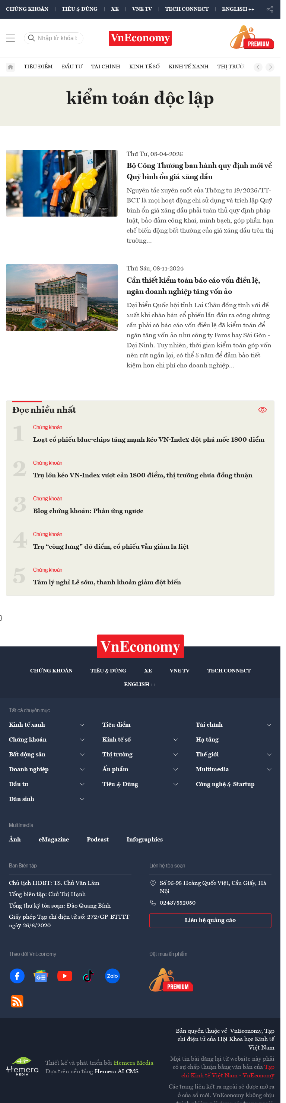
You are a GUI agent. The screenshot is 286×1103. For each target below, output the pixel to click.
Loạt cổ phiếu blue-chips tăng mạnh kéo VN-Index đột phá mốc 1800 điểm (148, 440)
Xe (115, 9)
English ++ (238, 9)
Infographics (145, 840)
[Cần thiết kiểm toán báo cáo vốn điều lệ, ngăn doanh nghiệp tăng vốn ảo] (62, 297)
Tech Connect (187, 9)
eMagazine (54, 840)
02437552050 (178, 903)
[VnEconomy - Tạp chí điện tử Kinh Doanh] (140, 646)
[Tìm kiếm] (31, 38)
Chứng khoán (27, 9)
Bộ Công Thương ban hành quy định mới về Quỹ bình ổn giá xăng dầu (199, 171)
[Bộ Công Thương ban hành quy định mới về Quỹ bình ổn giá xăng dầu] (62, 183)
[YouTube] (65, 976)
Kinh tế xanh (189, 66)
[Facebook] (17, 976)
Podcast (98, 840)
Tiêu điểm (38, 66)
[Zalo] (112, 976)
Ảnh (15, 840)
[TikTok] (88, 976)
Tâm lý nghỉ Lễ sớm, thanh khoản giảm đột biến (107, 582)
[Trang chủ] (10, 67)
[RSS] (17, 1001)
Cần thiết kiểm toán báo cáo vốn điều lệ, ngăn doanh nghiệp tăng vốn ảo (193, 286)
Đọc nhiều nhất (44, 410)
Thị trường (234, 66)
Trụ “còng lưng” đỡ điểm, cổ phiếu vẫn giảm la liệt (111, 547)
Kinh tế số (144, 66)
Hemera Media (133, 1063)
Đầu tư (72, 66)
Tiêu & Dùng (80, 9)
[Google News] (41, 976)
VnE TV (142, 9)
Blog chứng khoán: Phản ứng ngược (88, 511)
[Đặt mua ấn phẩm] (252, 37)
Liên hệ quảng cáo (210, 921)
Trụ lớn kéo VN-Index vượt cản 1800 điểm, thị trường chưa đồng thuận (142, 475)
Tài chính (105, 66)
